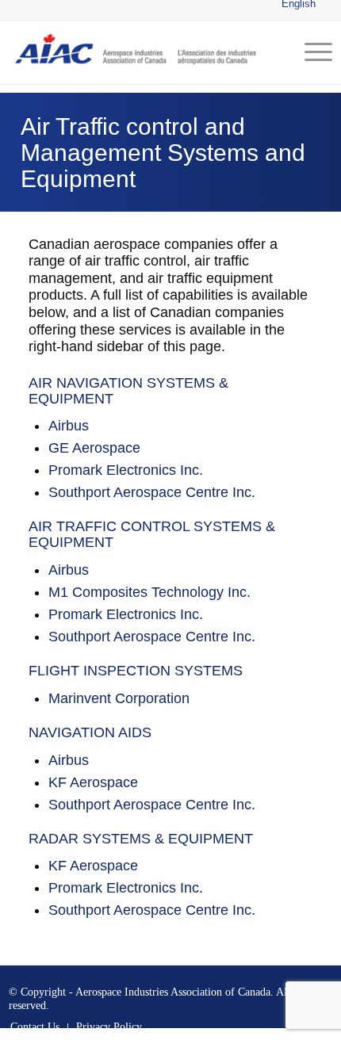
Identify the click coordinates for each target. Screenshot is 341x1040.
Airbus (68, 426)
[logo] (138, 52)
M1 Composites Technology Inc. (149, 592)
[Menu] (310, 52)
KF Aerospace (93, 782)
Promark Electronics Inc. (125, 470)
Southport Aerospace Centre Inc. (151, 492)
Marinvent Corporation (119, 698)
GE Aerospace (94, 448)
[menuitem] (310, 52)
